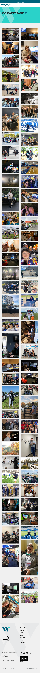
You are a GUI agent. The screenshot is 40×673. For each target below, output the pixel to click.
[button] (38, 5)
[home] (6, 5)
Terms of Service (11, 668)
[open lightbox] (10, 34)
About (22, 630)
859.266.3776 (5, 659)
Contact (22, 642)
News (21, 640)
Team (21, 632)
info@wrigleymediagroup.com (8, 660)
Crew (21, 635)
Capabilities (23, 628)
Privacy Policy (4, 668)
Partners (22, 637)
